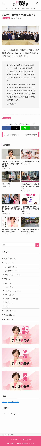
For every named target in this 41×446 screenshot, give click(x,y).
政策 (23, 440)
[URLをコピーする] (34, 128)
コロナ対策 (10, 287)
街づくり (9, 303)
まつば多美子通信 (11, 267)
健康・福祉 (9, 295)
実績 (7, 279)
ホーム (10, 440)
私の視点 (8, 319)
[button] (6, 128)
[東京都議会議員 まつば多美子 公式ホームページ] (20, 3)
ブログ (31, 440)
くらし (8, 283)
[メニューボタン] (3, 3)
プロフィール (16, 440)
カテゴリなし (10, 258)
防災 (7, 306)
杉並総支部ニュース (12, 271)
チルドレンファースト (13, 291)
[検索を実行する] (37, 245)
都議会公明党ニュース (13, 275)
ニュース (8, 263)
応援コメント (10, 311)
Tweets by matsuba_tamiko (10, 402)
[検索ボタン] (37, 3)
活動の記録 (6, 18)
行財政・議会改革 (11, 299)
